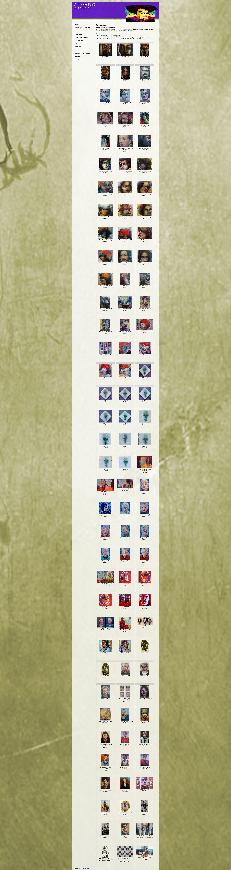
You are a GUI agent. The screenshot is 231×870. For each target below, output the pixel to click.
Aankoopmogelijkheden (82, 53)
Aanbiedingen (79, 56)
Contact (77, 59)
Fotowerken (79, 40)
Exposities (78, 43)
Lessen (77, 50)
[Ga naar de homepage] (141, 22)
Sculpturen (78, 34)
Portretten (78, 31)
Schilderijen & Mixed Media (83, 28)
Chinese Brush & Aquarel (82, 37)
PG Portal (82, 868)
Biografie (78, 47)
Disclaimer (87, 868)
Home (76, 24)
